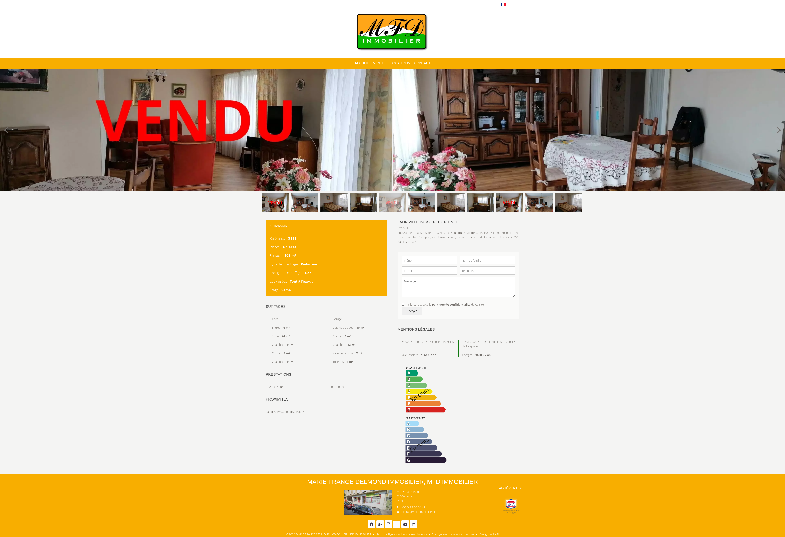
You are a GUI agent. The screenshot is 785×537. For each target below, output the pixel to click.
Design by (489, 534)
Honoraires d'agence (414, 534)
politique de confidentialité (451, 305)
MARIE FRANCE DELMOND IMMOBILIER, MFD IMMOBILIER (392, 481)
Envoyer (412, 311)
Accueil (392, 32)
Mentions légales (386, 534)
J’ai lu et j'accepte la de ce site (445, 305)
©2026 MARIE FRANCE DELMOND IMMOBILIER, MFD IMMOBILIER (328, 534)
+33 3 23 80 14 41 (413, 507)
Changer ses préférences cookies (453, 534)
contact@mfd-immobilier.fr (418, 512)
